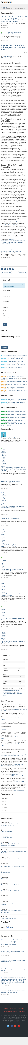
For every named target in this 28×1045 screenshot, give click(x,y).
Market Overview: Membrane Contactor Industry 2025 (13, 641)
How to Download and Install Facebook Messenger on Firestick (12, 506)
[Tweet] (5, 269)
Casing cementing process (18, 781)
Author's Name (7, 290)
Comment (5, 307)
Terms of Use (21, 1008)
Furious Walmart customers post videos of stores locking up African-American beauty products (13, 469)
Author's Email (6, 296)
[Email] (13, 269)
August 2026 (5, 798)
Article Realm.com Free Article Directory (9, 5)
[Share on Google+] (7, 269)
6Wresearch (6, 690)
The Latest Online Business (9, 34)
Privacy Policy (13, 1008)
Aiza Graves (12, 690)
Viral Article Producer (21, 1010)
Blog (3, 1010)
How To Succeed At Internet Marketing (10, 858)
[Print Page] (24, 52)
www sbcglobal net (5, 872)
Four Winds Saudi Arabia (6, 837)
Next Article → (22, 272)
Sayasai (17, 693)
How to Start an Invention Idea (10, 518)
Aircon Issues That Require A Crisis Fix (10, 890)
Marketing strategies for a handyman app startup (13, 969)
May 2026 (4, 807)
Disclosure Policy (10, 1010)
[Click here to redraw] (5, 314)
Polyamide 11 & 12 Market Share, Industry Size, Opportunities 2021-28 (13, 991)
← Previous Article (6, 272)
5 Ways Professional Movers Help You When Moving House (12, 570)
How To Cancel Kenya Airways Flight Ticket (16, 390)
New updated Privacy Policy (10, 1011)
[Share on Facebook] (2, 269)
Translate (12, 927)
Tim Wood (17, 690)
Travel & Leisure (22, 5)
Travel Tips (4, 7)
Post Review (4, 347)
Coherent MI (18, 692)
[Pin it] (10, 269)
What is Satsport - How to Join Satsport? (10, 897)
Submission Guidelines (14, 1013)
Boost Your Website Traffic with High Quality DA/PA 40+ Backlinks (12, 20)
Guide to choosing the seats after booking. (17, 381)
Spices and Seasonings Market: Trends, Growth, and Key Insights (12, 943)
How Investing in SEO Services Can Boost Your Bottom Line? (13, 960)
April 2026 (4, 810)
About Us (6, 1008)
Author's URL (6, 301)
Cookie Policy (21, 1011)
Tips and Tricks (4, 878)
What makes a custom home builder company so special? (11, 594)
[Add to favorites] (26, 52)
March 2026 (5, 814)
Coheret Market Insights (9, 693)
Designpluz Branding (8, 56)
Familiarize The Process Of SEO (10, 481)
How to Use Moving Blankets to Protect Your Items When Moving (12, 545)
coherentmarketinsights (8, 692)
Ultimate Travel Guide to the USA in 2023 (15, 384)
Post (5, 324)
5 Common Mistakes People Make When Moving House (12, 619)
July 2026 (4, 801)
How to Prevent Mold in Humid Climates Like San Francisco (12, 952)
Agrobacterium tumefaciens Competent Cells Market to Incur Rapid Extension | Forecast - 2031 (12, 982)
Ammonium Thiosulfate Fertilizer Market (10, 884)
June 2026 (4, 804)
